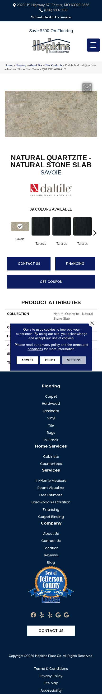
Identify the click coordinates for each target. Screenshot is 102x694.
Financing (75, 263)
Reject (50, 360)
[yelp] (42, 615)
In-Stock (51, 440)
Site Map (51, 683)
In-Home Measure (51, 480)
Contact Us (29, 263)
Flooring (21, 65)
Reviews (51, 555)
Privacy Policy (51, 676)
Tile (51, 425)
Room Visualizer (51, 487)
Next (94, 225)
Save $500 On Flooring (51, 31)
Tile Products (53, 65)
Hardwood (51, 403)
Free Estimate (51, 495)
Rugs (51, 432)
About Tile (35, 65)
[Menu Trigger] (93, 45)
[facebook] (33, 615)
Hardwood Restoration (51, 502)
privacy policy (50, 345)
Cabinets (51, 456)
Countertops (51, 463)
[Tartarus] (40, 226)
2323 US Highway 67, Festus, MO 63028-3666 (53, 5)
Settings (74, 360)
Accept (27, 360)
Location (51, 548)
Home (9, 65)
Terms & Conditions (51, 668)
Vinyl (51, 418)
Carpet (51, 396)
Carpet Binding (51, 516)
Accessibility (51, 690)
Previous (7, 225)
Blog (51, 562)
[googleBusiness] (58, 615)
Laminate (51, 411)
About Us (51, 533)
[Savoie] (19, 226)
